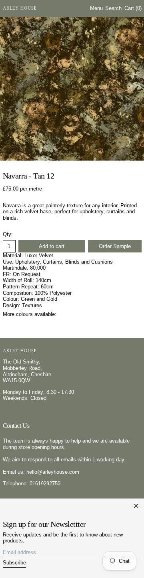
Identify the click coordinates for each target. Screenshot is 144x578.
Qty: (8, 234)
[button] (113, 8)
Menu (96, 8)
